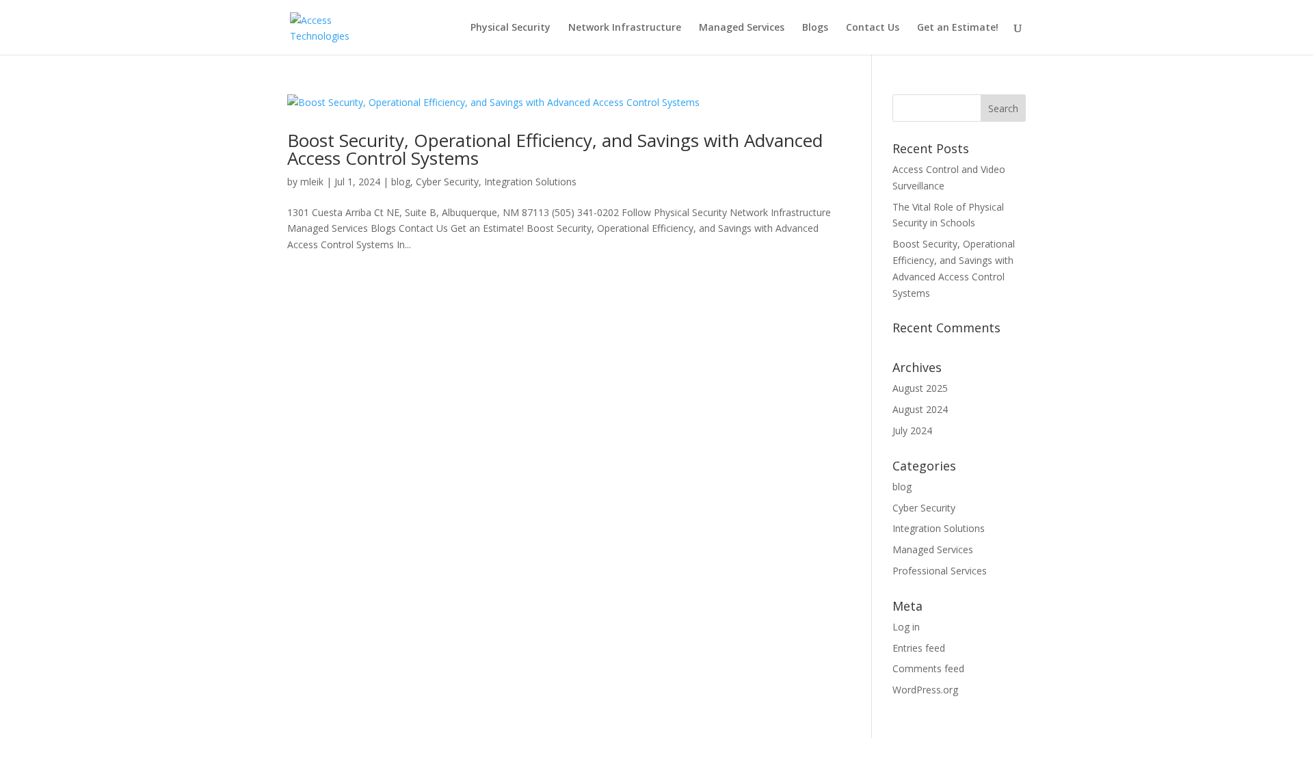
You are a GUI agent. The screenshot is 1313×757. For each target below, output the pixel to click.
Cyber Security (447, 181)
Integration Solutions (530, 181)
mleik (311, 181)
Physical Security (510, 28)
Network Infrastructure (624, 28)
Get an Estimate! (957, 28)
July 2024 (912, 430)
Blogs (815, 28)
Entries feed (918, 647)
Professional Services (939, 570)
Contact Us (872, 28)
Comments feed (928, 668)
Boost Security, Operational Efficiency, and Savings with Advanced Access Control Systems (555, 149)
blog (400, 181)
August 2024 (920, 409)
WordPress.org (925, 689)
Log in (906, 626)
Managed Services (741, 28)
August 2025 (920, 388)
